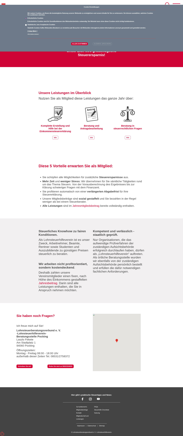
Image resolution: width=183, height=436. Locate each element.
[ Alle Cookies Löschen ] (33, 34)
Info (55, 137)
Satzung (97, 413)
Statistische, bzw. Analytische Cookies (41, 24)
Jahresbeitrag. (48, 283)
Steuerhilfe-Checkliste (101, 410)
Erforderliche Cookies (35, 18)
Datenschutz (92, 426)
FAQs (96, 407)
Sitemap (102, 426)
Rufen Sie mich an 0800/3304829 (60, 366)
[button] (117, 340)
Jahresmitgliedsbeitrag (85, 205)
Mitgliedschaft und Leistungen (82, 417)
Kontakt (78, 413)
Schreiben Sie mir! (24, 366)
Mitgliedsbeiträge (82, 410)
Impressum (81, 426)
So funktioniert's (81, 407)
